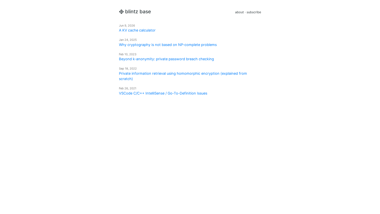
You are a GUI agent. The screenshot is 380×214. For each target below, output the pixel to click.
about (239, 12)
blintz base (138, 11)
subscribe (254, 12)
